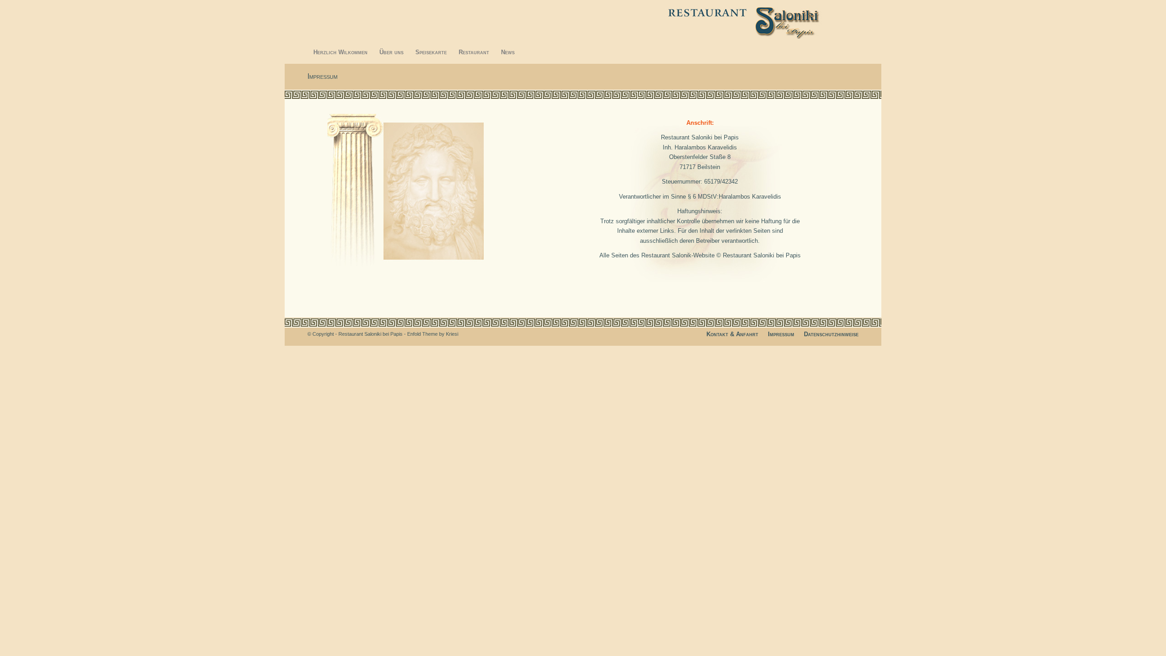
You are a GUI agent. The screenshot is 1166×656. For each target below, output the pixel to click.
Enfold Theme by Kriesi (432, 334)
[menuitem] (340, 52)
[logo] (762, 20)
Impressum (322, 76)
